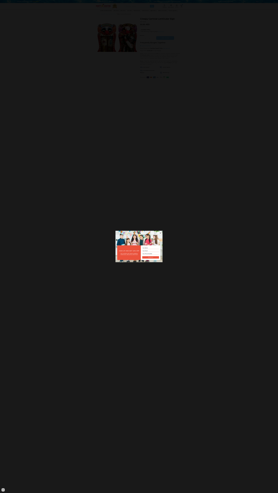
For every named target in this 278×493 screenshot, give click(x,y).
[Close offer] (160, 232)
